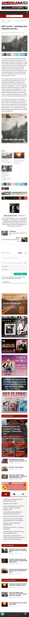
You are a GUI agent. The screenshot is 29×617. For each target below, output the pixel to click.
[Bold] (3, 263)
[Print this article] (14, 54)
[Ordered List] (10, 263)
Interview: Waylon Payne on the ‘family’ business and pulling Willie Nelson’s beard (18, 560)
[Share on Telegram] (21, 54)
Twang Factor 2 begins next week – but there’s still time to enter (18, 584)
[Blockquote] (14, 263)
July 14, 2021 (13, 587)
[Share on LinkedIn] (7, 54)
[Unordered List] (12, 263)
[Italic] (5, 263)
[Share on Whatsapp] (17, 54)
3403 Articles (21, 215)
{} (19, 262)
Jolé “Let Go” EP (5, 159)
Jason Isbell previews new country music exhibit (18, 603)
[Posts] (6, 494)
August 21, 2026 (13, 436)
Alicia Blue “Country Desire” (8, 439)
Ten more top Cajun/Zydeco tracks (19, 159)
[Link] (18, 263)
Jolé (6, 188)
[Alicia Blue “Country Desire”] (5, 468)
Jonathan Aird (17, 32)
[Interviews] (5, 550)
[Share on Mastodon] (19, 54)
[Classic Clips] (5, 594)
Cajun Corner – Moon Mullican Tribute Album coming (5, 175)
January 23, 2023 (7, 32)
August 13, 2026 (14, 564)
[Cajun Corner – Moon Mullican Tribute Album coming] (7, 168)
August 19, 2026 (14, 553)
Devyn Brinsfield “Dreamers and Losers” (20, 448)
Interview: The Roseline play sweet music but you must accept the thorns (18, 571)
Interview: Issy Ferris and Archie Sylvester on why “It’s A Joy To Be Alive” (18, 550)
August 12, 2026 (14, 574)
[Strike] (9, 263)
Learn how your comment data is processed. (13, 277)
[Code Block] (16, 263)
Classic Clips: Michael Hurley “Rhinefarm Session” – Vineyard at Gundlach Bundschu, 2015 (18, 476)
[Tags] (14, 494)
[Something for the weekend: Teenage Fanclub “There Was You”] (5, 461)
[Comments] (23, 494)
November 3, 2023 (15, 597)
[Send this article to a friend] (12, 54)
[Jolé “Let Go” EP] (7, 155)
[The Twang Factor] (5, 585)
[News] (5, 604)
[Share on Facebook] (3, 54)
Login (25, 252)
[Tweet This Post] (5, 54)
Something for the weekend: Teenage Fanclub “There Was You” (12, 430)
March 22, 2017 (14, 606)
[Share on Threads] (26, 54)
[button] (27, 12)
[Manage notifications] (25, 613)
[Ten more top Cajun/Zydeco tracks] (19, 155)
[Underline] (7, 263)
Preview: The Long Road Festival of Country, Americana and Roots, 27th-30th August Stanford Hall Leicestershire (14, 537)
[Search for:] (14, 16)
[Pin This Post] (10, 54)
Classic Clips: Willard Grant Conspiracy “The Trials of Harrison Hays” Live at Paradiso (18, 594)
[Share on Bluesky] (24, 54)
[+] (21, 262)
